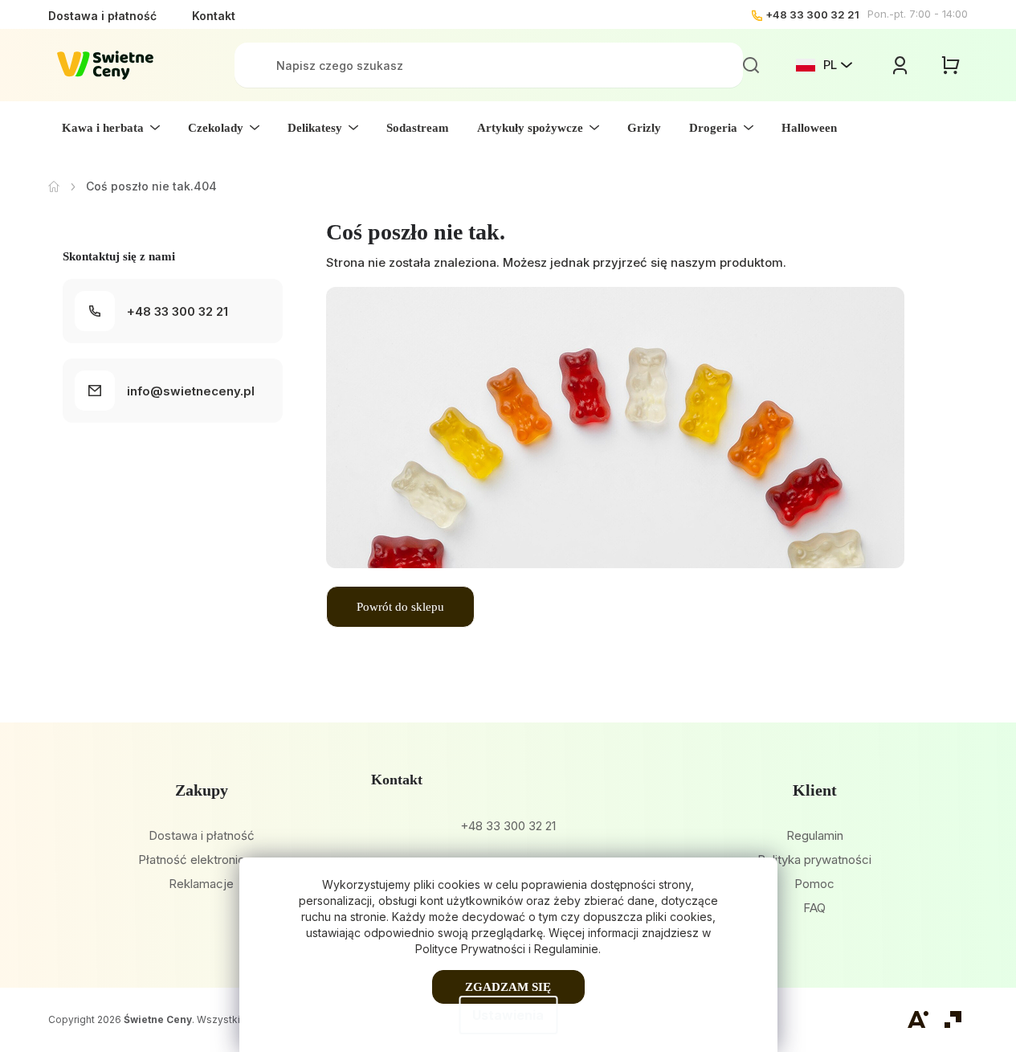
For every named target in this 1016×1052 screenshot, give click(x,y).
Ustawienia (508, 1015)
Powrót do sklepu (400, 606)
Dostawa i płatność (102, 16)
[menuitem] (111, 128)
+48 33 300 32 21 (812, 14)
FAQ (814, 907)
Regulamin (814, 835)
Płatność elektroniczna (201, 859)
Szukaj (751, 65)
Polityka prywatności (814, 859)
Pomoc (814, 883)
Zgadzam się (508, 986)
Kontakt (213, 16)
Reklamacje (201, 883)
